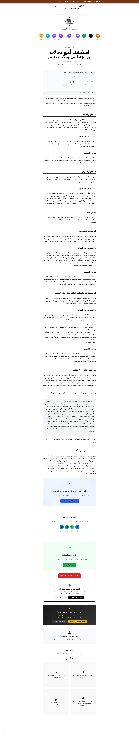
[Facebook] (71, 82)
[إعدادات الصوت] (72, 65)
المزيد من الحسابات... (70, 535)
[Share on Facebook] (75, 654)
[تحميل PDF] (58, 65)
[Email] (73, 82)
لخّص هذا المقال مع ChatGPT (86, 92)
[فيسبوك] (77, 527)
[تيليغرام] (62, 527)
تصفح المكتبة (68, 565)
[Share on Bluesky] (66, 654)
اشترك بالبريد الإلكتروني (76, 598)
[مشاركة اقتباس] (62, 65)
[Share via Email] (63, 654)
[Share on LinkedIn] (72, 654)
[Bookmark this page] (57, 654)
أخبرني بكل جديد (61, 598)
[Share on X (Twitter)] (78, 654)
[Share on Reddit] (69, 654)
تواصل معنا (65, 84)
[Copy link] (60, 654)
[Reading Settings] (3, 731)
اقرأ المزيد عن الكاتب (68, 501)
